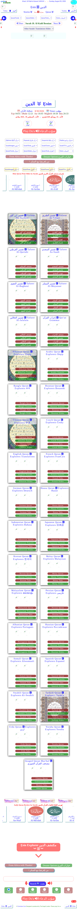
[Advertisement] (38, 54)
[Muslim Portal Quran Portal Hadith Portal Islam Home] (74, 4)
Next (55, 23)
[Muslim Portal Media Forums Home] (3, 8)
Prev (21, 23)
